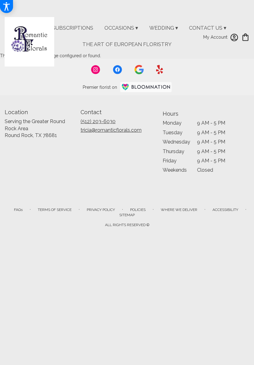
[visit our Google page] (139, 69)
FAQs (18, 210)
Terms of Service (55, 210)
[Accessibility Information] (6, 6)
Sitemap (127, 215)
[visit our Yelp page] (159, 69)
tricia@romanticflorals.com (111, 130)
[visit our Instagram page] (96, 69)
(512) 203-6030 (98, 121)
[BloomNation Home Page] (146, 87)
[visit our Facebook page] (117, 69)
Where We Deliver (179, 210)
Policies (138, 210)
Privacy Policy (101, 210)
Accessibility (225, 210)
